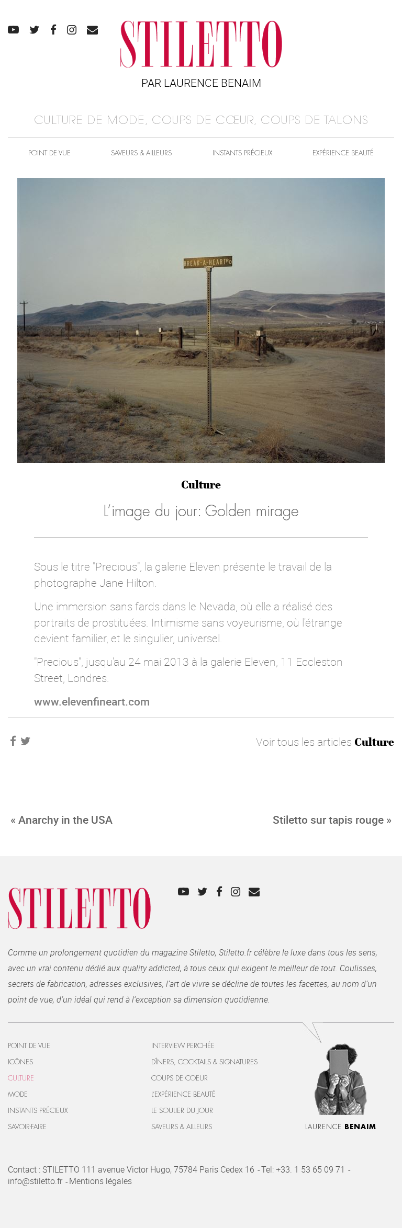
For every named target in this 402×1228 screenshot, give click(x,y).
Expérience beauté (343, 153)
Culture (201, 484)
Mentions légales (100, 1181)
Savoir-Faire (27, 1126)
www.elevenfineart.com (92, 701)
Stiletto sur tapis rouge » (332, 819)
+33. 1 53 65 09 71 (310, 1169)
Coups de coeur (179, 1078)
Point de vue (49, 153)
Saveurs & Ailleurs (141, 153)
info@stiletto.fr (35, 1181)
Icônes (20, 1062)
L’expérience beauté (183, 1094)
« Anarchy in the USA (61, 819)
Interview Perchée (183, 1045)
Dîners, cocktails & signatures (204, 1062)
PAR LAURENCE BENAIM (201, 82)
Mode (18, 1094)
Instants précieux (242, 153)
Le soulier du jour (182, 1110)
